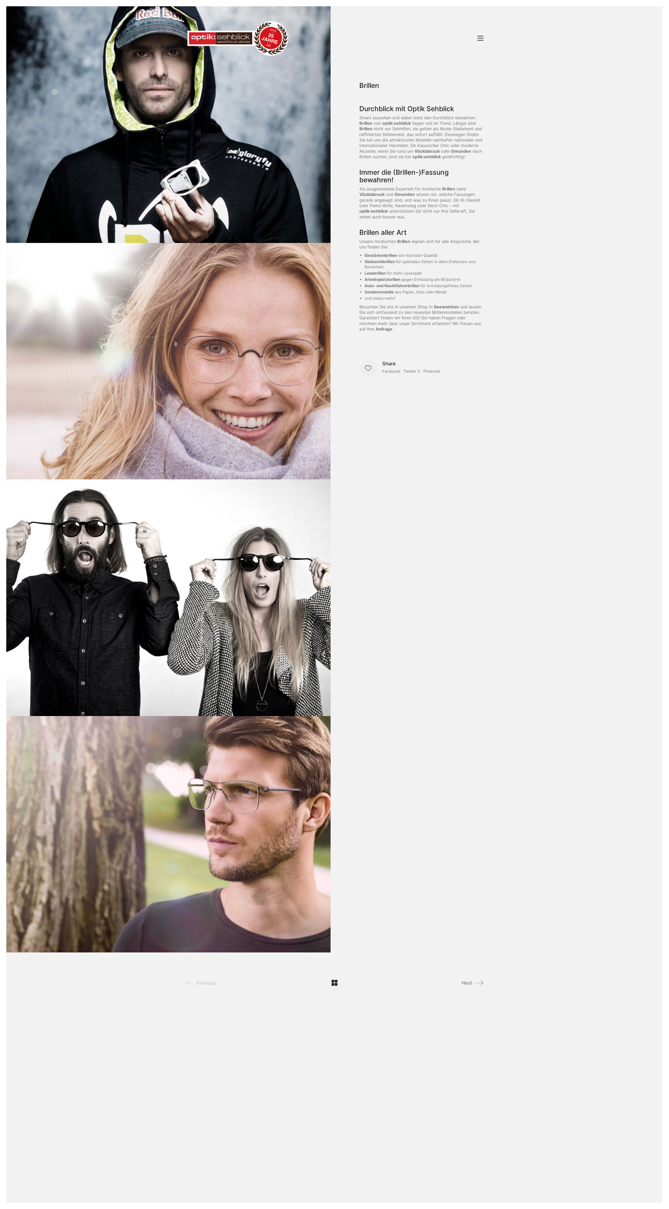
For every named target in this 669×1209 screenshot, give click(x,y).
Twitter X (411, 371)
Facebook (391, 371)
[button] (480, 38)
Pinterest (431, 371)
